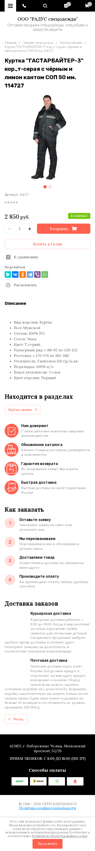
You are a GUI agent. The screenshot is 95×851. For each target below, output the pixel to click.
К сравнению (26, 257)
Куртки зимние (71, 43)
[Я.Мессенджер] (8, 274)
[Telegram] (30, 274)
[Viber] (37, 274)
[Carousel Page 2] (50, 186)
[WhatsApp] (45, 274)
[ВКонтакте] (15, 274)
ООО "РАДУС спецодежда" (48, 19)
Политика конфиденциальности (47, 808)
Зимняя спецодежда (38, 43)
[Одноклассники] (22, 274)
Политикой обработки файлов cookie (60, 836)
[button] (24, 5)
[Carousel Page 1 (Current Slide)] (45, 186)
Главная (10, 43)
